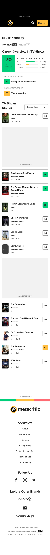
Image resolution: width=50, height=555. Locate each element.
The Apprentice (18, 93)
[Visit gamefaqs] (25, 517)
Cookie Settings (25, 462)
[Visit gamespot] (25, 501)
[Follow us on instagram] (25, 481)
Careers (25, 440)
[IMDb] (40, 531)
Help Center (25, 434)
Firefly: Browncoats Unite (23, 81)
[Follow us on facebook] (16, 481)
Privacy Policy (25, 445)
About (25, 428)
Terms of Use (25, 456)
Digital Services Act (25, 451)
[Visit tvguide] (25, 509)
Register (42, 23)
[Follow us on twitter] (34, 481)
